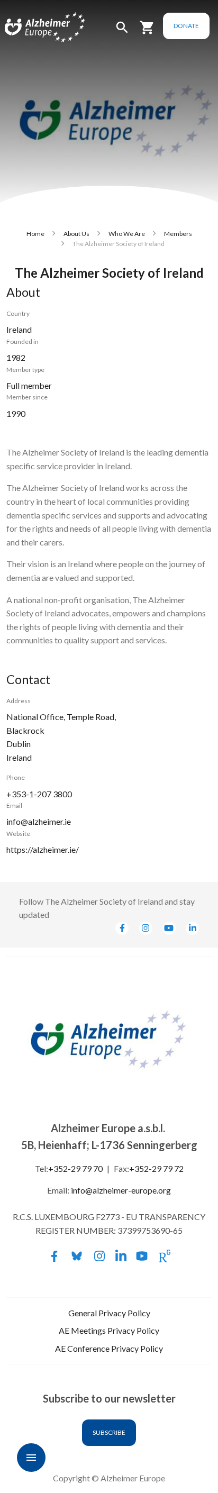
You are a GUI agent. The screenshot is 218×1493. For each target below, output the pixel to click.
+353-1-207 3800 (39, 794)
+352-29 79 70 (75, 1168)
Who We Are (126, 234)
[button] (122, 32)
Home (35, 234)
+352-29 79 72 (156, 1168)
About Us (76, 234)
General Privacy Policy (109, 1313)
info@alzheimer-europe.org (121, 1190)
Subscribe (109, 1432)
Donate (186, 26)
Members (178, 234)
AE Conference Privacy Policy (109, 1348)
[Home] (33, 27)
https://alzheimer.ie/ (42, 849)
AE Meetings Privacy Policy (109, 1330)
